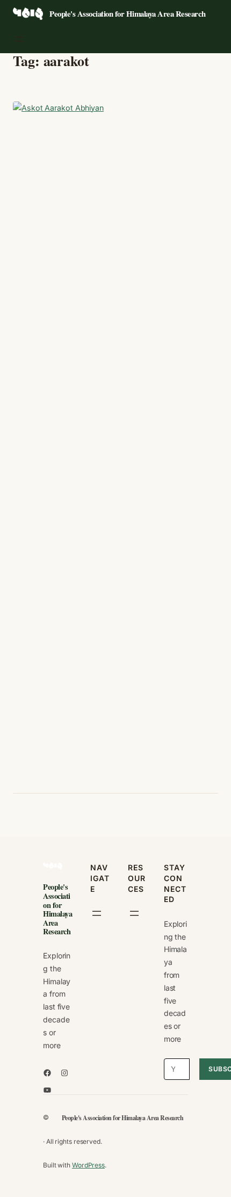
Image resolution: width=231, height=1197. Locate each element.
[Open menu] (19, 39)
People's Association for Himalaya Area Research (127, 13)
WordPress (88, 1165)
